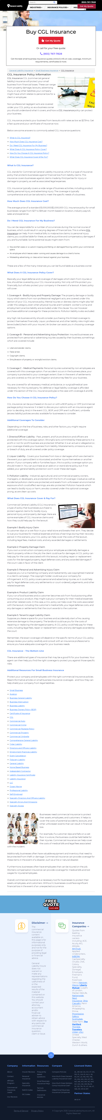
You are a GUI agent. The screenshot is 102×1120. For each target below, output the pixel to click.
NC (92, 1079)
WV (82, 1089)
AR (78, 1072)
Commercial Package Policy (22, 729)
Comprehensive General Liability (24, 740)
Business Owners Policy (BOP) (23, 710)
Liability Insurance (18, 779)
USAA (75, 1032)
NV (82, 1082)
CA (84, 1072)
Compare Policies (59, 1072)
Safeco (75, 1016)
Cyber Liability (16, 744)
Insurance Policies (57, 7)
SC (75, 1086)
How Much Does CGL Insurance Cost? (26, 142)
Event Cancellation (18, 756)
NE (79, 1082)
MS (85, 1079)
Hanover (83, 982)
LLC (11, 783)
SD (78, 1086)
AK (75, 1100)
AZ (81, 1072)
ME (91, 1077)
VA (90, 1086)
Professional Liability (19, 790)
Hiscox (75, 985)
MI (75, 1079)
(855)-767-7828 (88, 2)
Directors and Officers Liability (23, 748)
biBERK (76, 956)
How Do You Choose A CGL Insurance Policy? (29, 153)
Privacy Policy (37, 1111)
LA (81, 1077)
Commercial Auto (17, 721)
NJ (89, 1082)
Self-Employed (16, 794)
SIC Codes (26, 1094)
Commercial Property (19, 733)
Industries (35, 7)
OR (85, 1084)
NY (75, 1084)
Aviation (13, 694)
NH (85, 1082)
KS (75, 1077)
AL (75, 1072)
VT (93, 1086)
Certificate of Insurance (20, 713)
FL (79, 1074)
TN (81, 1086)
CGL (11, 717)
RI (91, 1084)
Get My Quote (86, 6)
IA (87, 1074)
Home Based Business (19, 767)
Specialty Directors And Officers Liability (27, 798)
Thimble (76, 1027)
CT (90, 1072)
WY (87, 1089)
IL (89, 1074)
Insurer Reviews (28, 1072)
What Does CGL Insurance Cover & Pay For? (29, 157)
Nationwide (78, 995)
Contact (10, 1076)
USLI (81, 1032)
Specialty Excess (17, 806)
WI (79, 1089)
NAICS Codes (27, 1090)
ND (75, 1082)
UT (87, 1086)
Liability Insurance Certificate (22, 775)
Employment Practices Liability (23, 752)
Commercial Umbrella (19, 736)
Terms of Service (21, 1111)
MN (78, 1079)
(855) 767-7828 (52, 53)
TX (84, 1086)
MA (84, 1077)
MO (82, 1079)
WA (75, 1089)
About (9, 1072)
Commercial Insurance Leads (12, 1089)
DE (75, 1074)
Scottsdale (77, 1019)
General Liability (17, 763)
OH (78, 1084)
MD (87, 1077)
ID (84, 1074)
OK (82, 1084)
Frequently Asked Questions (41, 1074)
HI (79, 1100)
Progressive (78, 1014)
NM (92, 1082)
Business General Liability (21, 698)
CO (87, 1072)
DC (93, 1072)
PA (88, 1084)
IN (92, 1074)
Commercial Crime (18, 725)
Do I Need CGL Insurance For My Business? (28, 145)
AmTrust (76, 949)
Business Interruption (19, 702)
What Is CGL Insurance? (20, 138)
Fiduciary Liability (17, 760)
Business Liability (17, 706)
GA (81, 1074)
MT (89, 1079)
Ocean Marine (16, 786)
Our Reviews (12, 1097)
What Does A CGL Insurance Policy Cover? (28, 149)
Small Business (16, 690)
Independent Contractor (20, 771)
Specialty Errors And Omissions (23, 802)
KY (78, 1077)
